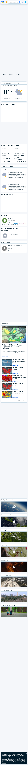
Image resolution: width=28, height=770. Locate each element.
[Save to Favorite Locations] (6, 2)
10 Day (18, 74)
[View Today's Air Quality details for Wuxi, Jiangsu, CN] (14, 220)
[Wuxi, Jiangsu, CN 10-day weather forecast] (14, 178)
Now (4, 74)
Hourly (11, 74)
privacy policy (20, 759)
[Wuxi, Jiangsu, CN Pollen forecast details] (14, 233)
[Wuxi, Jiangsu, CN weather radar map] (14, 112)
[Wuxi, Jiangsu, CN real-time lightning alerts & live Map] (14, 247)
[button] (26, 753)
